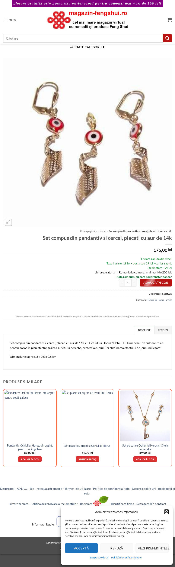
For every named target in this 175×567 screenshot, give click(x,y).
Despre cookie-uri (144, 488)
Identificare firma (122, 504)
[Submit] (167, 38)
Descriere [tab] (144, 330)
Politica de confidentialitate (111, 488)
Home (102, 231)
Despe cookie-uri (99, 557)
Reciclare (86, 504)
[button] (166, 512)
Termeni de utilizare (77, 488)
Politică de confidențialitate (126, 557)
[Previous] (3, 430)
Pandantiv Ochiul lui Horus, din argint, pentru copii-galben (30, 447)
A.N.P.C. (22, 488)
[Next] (171, 430)
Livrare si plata (18, 504)
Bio (32, 488)
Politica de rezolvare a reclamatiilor (54, 504)
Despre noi (7, 488)
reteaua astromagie (49, 488)
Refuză (116, 548)
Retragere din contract (151, 504)
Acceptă (81, 548)
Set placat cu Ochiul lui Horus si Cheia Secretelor (145, 447)
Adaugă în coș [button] (30, 459)
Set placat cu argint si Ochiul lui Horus (87, 445)
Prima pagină (87, 231)
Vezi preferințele (153, 548)
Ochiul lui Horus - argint (159, 299)
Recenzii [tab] (163, 330)
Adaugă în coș (155, 282)
